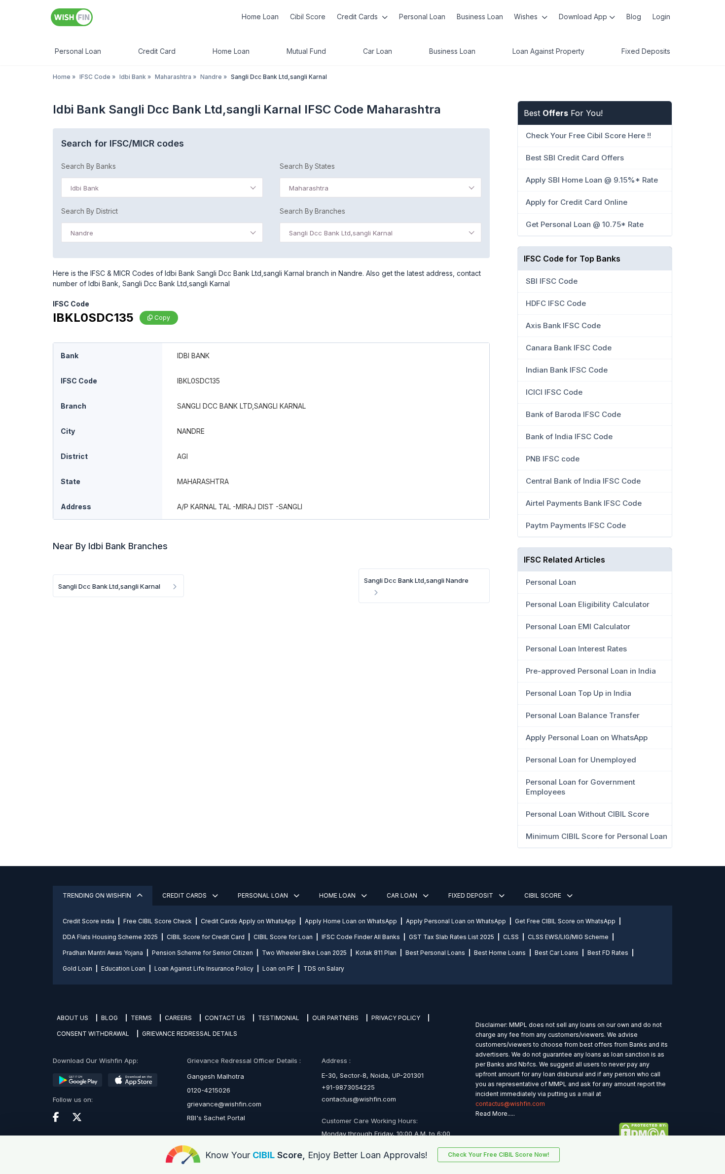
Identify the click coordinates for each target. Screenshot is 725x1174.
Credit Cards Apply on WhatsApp (248, 921)
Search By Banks (88, 166)
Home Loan (260, 16)
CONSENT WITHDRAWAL (93, 1033)
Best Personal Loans (435, 952)
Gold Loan (77, 968)
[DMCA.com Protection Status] (571, 1131)
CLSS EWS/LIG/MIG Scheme (568, 937)
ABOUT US (72, 1018)
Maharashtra (173, 76)
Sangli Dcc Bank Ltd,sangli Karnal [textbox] (341, 233)
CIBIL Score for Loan (283, 937)
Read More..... (495, 1113)
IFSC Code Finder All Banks (361, 937)
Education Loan (123, 968)
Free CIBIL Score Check (157, 921)
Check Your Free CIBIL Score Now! (498, 1154)
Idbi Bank (132, 76)
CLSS (511, 937)
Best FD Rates (607, 952)
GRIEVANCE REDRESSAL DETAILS (189, 1033)
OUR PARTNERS (335, 1018)
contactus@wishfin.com (359, 1099)
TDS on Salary (323, 968)
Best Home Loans (500, 952)
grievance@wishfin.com (224, 1104)
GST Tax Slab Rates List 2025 (451, 937)
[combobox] (162, 187)
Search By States (307, 166)
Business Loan (480, 16)
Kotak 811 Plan (376, 952)
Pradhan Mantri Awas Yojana (103, 952)
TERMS (141, 1018)
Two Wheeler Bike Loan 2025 (304, 952)
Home (62, 76)
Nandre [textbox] (82, 233)
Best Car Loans (557, 952)
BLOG (109, 1018)
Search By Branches (312, 211)
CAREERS (178, 1018)
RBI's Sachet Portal (216, 1118)
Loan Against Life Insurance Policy (204, 968)
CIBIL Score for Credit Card (206, 937)
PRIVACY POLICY (395, 1018)
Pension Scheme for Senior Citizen (202, 952)
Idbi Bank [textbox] (85, 188)
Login (661, 16)
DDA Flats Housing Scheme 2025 (110, 937)
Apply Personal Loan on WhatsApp (456, 921)
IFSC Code (94, 76)
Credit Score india (88, 921)
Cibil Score (308, 16)
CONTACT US (225, 1018)
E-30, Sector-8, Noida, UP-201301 (373, 1075)
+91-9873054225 (348, 1087)
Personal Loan (422, 16)
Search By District (89, 211)
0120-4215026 (208, 1090)
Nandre (211, 76)
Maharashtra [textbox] (308, 188)
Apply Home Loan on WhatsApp (351, 921)
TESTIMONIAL (278, 1018)
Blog (633, 16)
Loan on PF (278, 968)
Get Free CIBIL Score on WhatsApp (565, 921)
